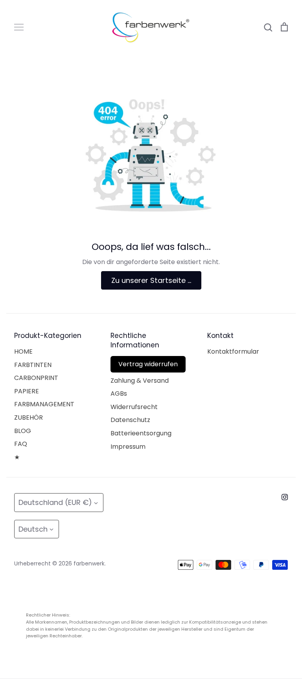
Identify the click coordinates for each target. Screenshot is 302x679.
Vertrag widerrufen (148, 364)
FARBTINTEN (33, 364)
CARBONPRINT (36, 377)
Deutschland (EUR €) (55, 502)
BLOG (22, 430)
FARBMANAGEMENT (44, 404)
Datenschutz (130, 419)
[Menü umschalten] (19, 27)
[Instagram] (285, 497)
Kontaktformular (233, 351)
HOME (23, 351)
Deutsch (33, 529)
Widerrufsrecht (134, 406)
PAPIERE (26, 391)
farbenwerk (89, 563)
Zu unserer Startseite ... (151, 280)
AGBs (118, 393)
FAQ (20, 443)
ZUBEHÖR (28, 417)
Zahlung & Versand (139, 380)
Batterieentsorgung (140, 433)
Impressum (127, 446)
